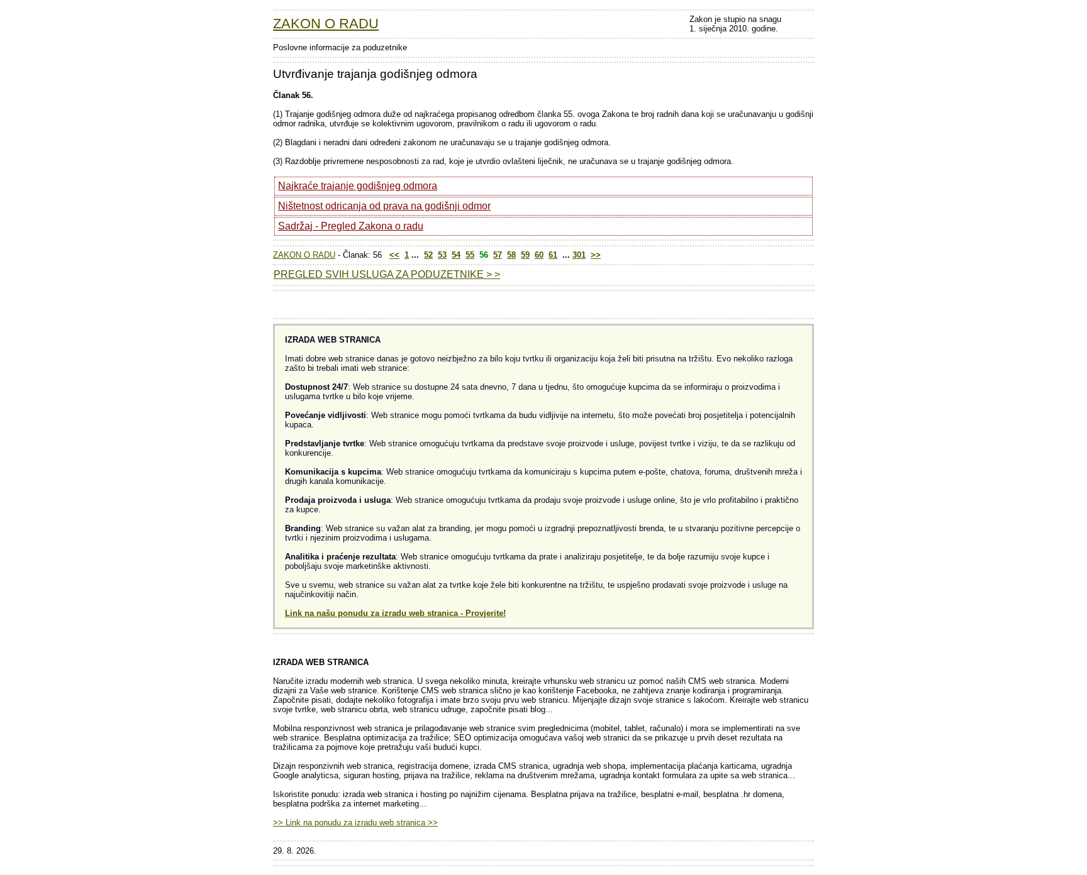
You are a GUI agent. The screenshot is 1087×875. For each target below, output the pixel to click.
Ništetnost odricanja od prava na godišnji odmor (384, 206)
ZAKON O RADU (326, 23)
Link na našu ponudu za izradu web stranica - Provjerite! (395, 613)
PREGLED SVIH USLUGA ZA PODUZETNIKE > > (387, 274)
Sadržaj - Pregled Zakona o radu (350, 226)
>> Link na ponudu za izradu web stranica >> (355, 822)
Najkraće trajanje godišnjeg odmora (357, 185)
